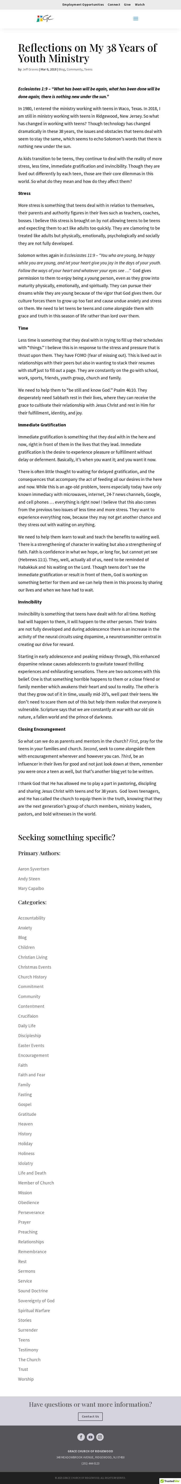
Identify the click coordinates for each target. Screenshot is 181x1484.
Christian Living (32, 957)
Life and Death (32, 1173)
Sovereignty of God (36, 1300)
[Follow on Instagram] (100, 1437)
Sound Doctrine (33, 1291)
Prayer (24, 1222)
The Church (29, 1359)
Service (25, 1281)
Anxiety (25, 928)
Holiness (26, 1153)
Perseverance (31, 1212)
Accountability (31, 918)
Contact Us (90, 1416)
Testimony (28, 1350)
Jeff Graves (30, 69)
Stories (24, 1320)
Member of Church (36, 1183)
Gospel (24, 1104)
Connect (114, 4)
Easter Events (31, 1045)
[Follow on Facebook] (81, 1437)
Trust (23, 1369)
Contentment (31, 1006)
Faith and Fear (31, 1075)
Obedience (28, 1202)
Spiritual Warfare (34, 1310)
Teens (88, 69)
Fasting (25, 1094)
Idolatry (25, 1163)
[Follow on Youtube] (90, 1437)
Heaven (25, 1124)
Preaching (27, 1232)
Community (74, 69)
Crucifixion (28, 1016)
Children (26, 947)
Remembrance (32, 1251)
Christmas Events (34, 967)
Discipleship (29, 1035)
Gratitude (27, 1114)
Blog (62, 69)
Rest (22, 1261)
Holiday (25, 1143)
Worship (26, 1379)
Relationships (31, 1241)
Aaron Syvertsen (33, 869)
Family (24, 1084)
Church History (32, 977)
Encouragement (33, 1055)
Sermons (26, 1271)
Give (127, 4)
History (25, 1133)
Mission (25, 1192)
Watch (140, 4)
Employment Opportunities (83, 4)
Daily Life (27, 1025)
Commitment (31, 986)
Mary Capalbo (31, 888)
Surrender (28, 1330)
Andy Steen (29, 878)
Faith (23, 1065)
